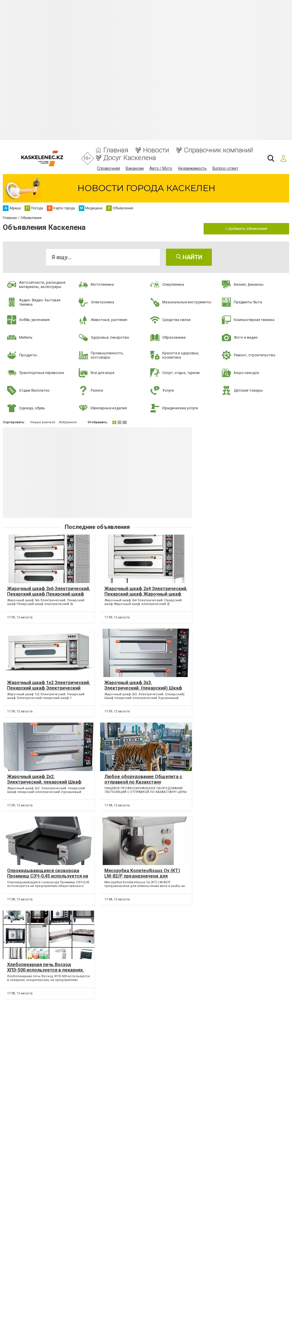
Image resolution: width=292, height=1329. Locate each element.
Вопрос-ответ (225, 168)
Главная (116, 150)
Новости (156, 150)
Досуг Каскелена (130, 158)
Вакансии (135, 168)
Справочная (108, 168)
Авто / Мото (160, 168)
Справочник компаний (218, 150)
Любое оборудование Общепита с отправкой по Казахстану (143, 779)
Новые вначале (42, 422)
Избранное (68, 422)
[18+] (42, 158)
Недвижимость (192, 168)
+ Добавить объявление (246, 228)
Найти (191, 257)
